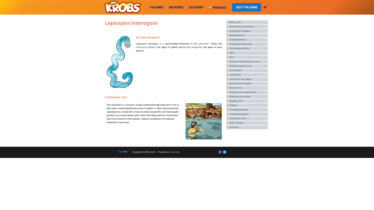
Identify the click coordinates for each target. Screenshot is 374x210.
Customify (175, 152)
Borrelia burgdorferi (192, 47)
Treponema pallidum (146, 47)
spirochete (203, 43)
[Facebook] (220, 152)
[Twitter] (224, 152)
